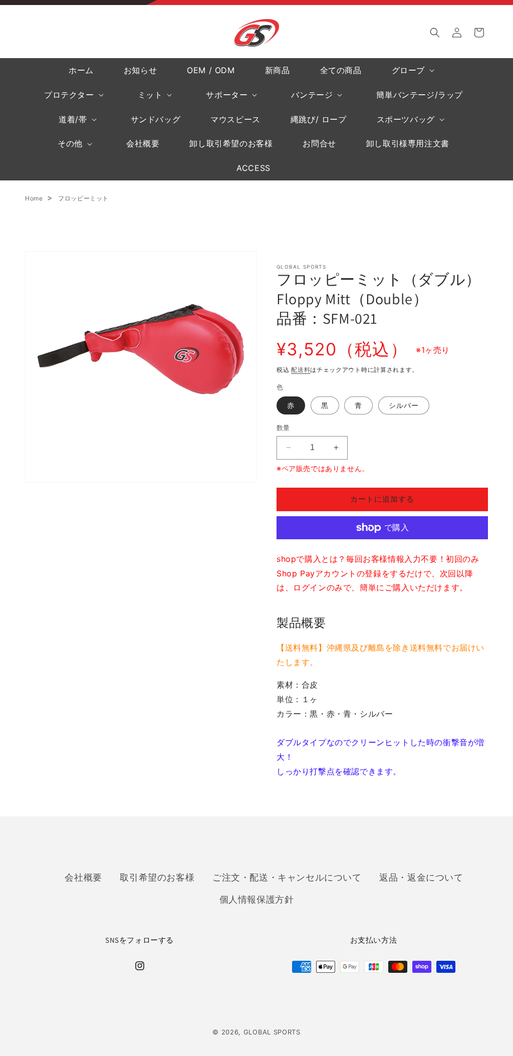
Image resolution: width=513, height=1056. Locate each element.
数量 (283, 428)
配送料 (300, 369)
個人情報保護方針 (256, 899)
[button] (435, 33)
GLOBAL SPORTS (272, 1032)
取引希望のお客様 (157, 877)
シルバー (404, 405)
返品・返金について (421, 877)
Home (34, 198)
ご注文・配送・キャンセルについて (287, 877)
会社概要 (83, 877)
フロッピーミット (83, 198)
